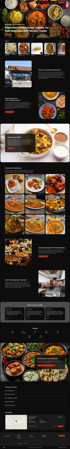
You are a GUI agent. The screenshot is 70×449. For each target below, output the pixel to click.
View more (28, 315)
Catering (18, 436)
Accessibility (25, 443)
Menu (43, 2)
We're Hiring (32, 436)
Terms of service (19, 443)
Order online (60, 426)
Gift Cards (44, 436)
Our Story (38, 2)
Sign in (56, 2)
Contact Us (19, 438)
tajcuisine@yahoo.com (43, 422)
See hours (54, 426)
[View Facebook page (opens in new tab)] (4, 447)
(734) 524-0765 (42, 421)
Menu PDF (47, 2)
